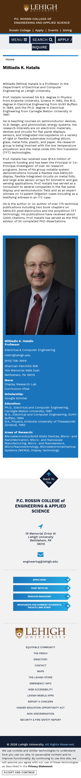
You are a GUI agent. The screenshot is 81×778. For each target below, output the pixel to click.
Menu (17, 39)
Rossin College (20, 30)
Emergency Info (40, 683)
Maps (40, 671)
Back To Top (48, 480)
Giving (67, 30)
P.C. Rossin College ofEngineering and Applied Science (42, 20)
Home (10, 59)
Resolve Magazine (39, 596)
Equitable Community (40, 647)
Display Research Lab (20, 384)
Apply (39, 30)
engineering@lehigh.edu (40, 561)
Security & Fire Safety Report (40, 719)
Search (40, 39)
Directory (40, 659)
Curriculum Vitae (17, 389)
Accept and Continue (19, 772)
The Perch (40, 653)
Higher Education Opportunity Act (41, 707)
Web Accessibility (40, 689)
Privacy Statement (40, 766)
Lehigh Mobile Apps (40, 695)
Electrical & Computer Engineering (30, 350)
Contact (40, 665)
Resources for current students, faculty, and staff (39, 606)
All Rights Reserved (59, 744)
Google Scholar (16, 398)
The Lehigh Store (40, 677)
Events (53, 30)
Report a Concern (40, 701)
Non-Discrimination (40, 713)
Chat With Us (39, 588)
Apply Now (39, 579)
